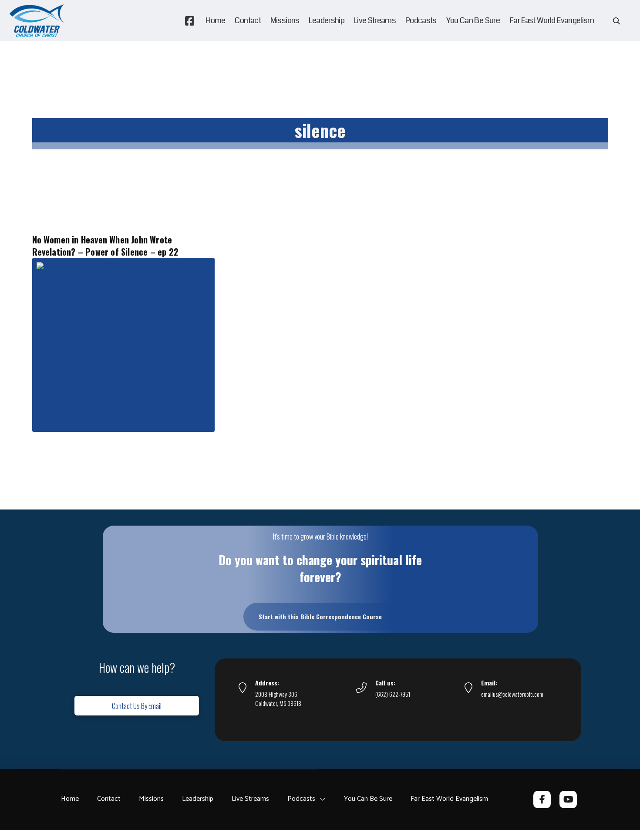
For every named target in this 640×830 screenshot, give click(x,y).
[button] (616, 20)
